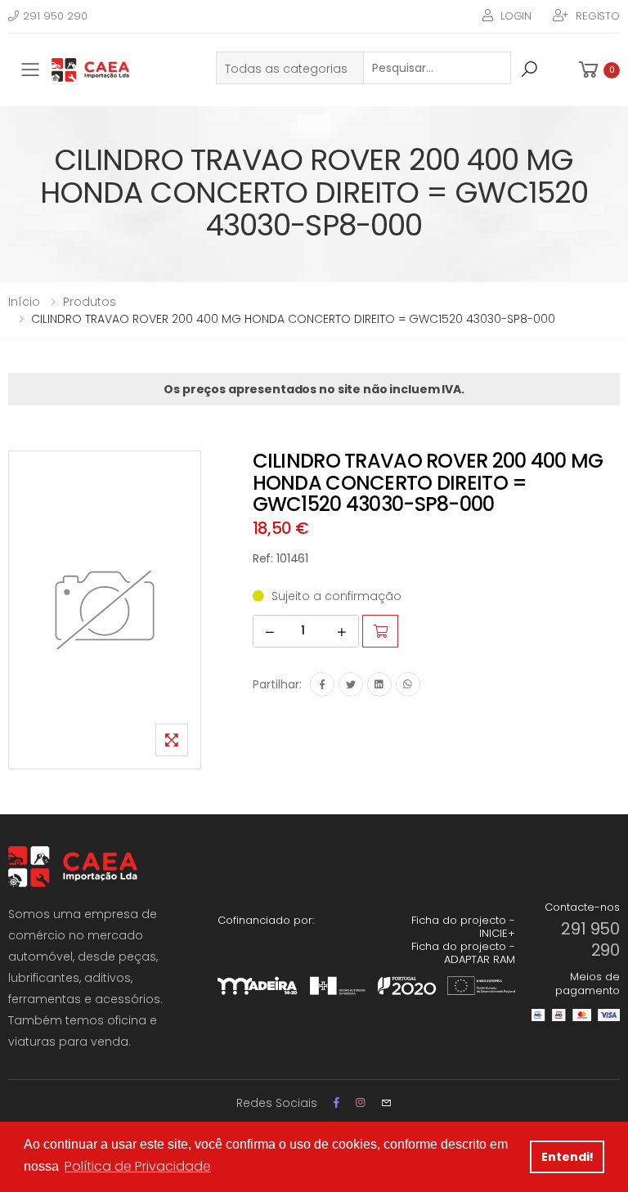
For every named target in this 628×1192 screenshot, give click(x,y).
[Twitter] (351, 684)
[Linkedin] (379, 684)
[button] (598, 70)
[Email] (386, 1102)
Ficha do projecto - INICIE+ (463, 926)
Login (516, 16)
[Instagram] (360, 1102)
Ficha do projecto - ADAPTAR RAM (463, 953)
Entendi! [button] (567, 1157)
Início (24, 302)
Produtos (89, 302)
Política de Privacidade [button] (138, 1166)
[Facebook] (322, 684)
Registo (598, 16)
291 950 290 (55, 16)
